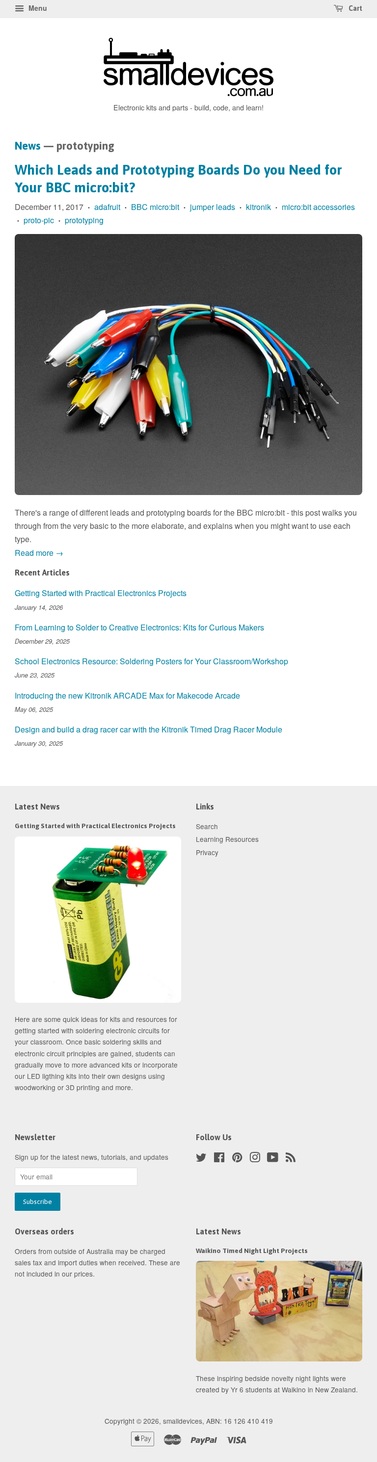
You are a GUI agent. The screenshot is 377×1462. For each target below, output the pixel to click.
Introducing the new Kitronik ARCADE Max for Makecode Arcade (127, 695)
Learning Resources (227, 839)
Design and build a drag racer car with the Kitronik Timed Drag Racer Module (148, 729)
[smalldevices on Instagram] (254, 1159)
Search (207, 826)
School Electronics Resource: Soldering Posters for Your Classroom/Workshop (151, 661)
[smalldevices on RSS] (290, 1159)
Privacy (207, 852)
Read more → (39, 552)
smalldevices (182, 1421)
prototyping (84, 220)
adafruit (107, 206)
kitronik (258, 206)
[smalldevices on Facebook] (219, 1159)
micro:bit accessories (318, 206)
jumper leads (212, 206)
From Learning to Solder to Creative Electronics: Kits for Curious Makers (139, 627)
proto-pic (39, 220)
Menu (37, 8)
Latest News (37, 806)
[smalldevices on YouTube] (272, 1159)
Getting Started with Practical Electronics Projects (101, 593)
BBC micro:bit (155, 206)
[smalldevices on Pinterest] (237, 1159)
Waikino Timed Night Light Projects (252, 1250)
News (28, 145)
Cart (354, 8)
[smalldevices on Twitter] (201, 1159)
